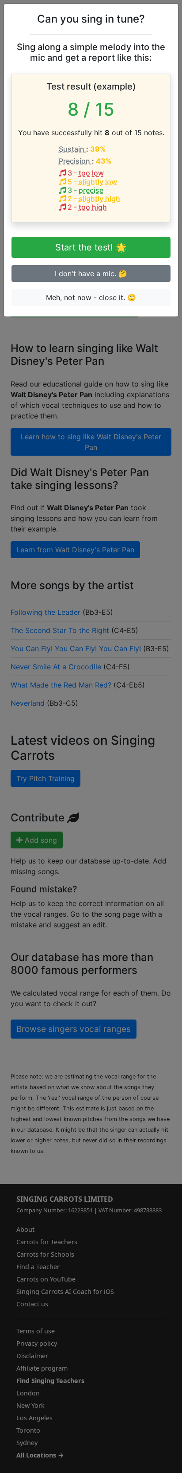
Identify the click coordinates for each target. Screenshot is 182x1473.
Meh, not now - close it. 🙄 (91, 297)
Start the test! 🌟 (91, 247)
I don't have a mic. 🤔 (91, 273)
